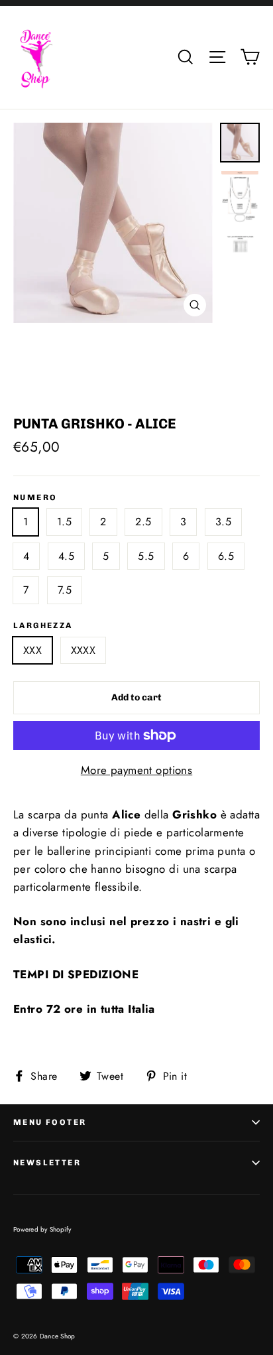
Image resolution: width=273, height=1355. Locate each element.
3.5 (223, 521)
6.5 (226, 556)
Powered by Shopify (42, 1229)
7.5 (65, 590)
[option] (113, 223)
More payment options (137, 770)
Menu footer (49, 1122)
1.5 (64, 521)
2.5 (143, 521)
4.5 (66, 556)
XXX (32, 650)
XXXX (83, 650)
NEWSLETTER (47, 1162)
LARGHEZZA (43, 625)
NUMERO (35, 497)
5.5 (146, 556)
